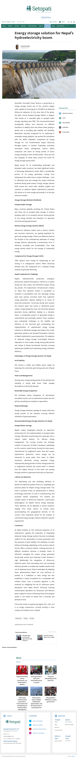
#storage (32, 618)
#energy (26, 618)
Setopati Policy (58, 730)
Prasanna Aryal (25, 46)
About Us (57, 727)
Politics (10, 26)
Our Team (67, 741)
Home (56, 722)
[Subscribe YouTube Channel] (74, 22)
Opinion (47, 26)
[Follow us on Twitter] (71, 22)
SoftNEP (73, 756)
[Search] (67, 26)
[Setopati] (12, 722)
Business (23, 26)
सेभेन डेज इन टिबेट (69, 725)
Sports (41, 26)
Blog (53, 26)
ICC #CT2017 (68, 722)
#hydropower (18, 618)
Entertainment (32, 26)
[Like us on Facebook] (68, 22)
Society (17, 26)
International (60, 26)
